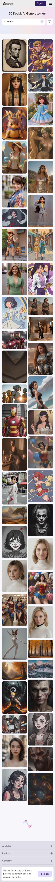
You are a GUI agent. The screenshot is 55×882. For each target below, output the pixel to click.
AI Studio (6, 846)
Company (7, 860)
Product (6, 853)
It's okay (44, 873)
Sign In (40, 3)
